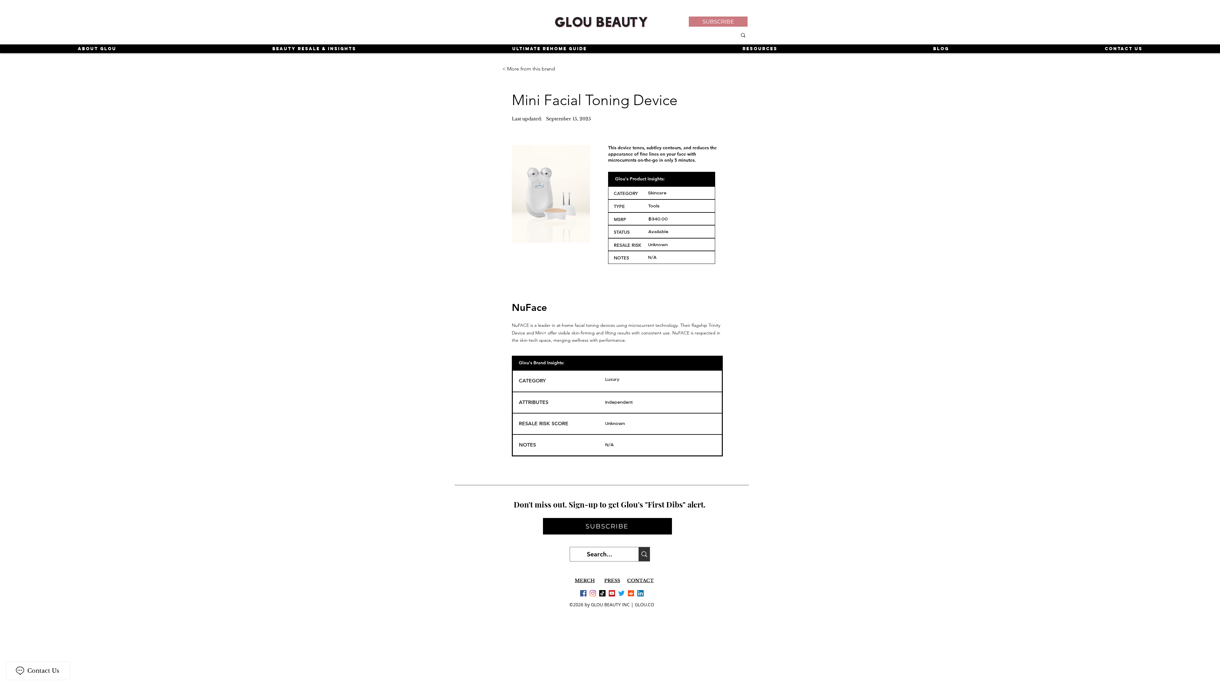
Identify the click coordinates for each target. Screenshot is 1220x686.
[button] (718, 22)
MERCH (585, 580)
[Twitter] (621, 593)
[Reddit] (631, 593)
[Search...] (644, 554)
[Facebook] (583, 593)
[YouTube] (612, 593)
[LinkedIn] (640, 593)
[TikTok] (602, 593)
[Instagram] (593, 593)
